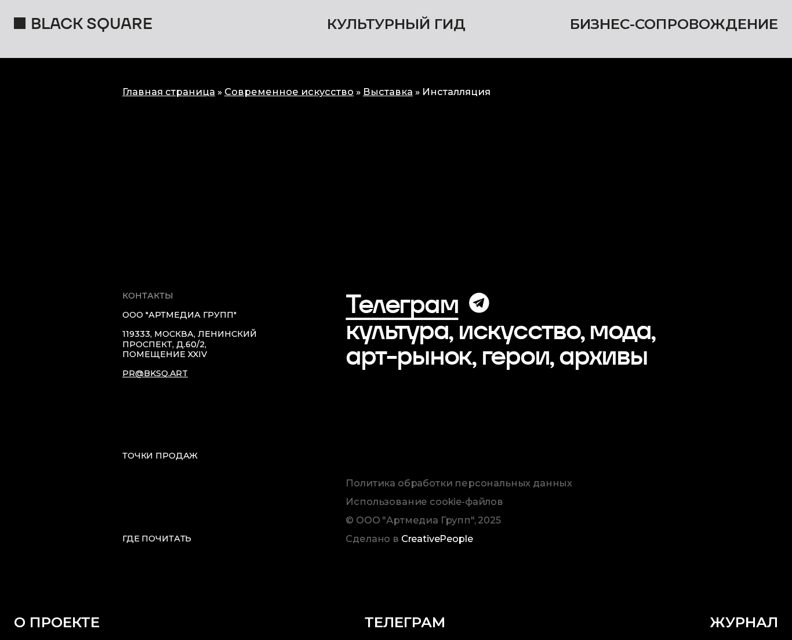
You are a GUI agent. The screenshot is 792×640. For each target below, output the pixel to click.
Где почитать (156, 538)
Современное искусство (289, 91)
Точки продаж (160, 455)
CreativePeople (437, 538)
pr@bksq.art (155, 374)
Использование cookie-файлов (424, 501)
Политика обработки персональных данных (459, 483)
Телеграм (402, 304)
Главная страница (168, 91)
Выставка (388, 91)
